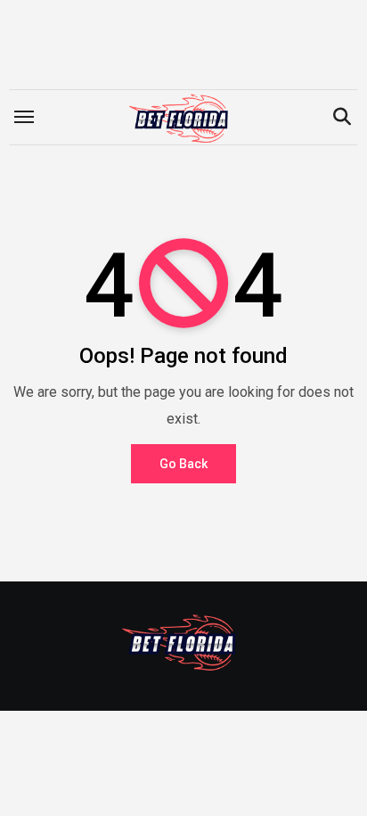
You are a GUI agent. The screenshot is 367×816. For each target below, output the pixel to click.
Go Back (183, 464)
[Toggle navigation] (24, 117)
